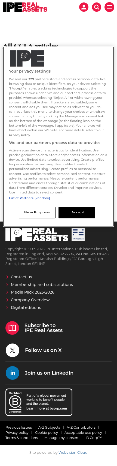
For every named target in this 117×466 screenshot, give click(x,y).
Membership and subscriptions (42, 284)
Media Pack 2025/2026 (32, 292)
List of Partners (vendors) (29, 198)
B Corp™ (94, 438)
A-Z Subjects (49, 427)
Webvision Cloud (73, 452)
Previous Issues (18, 427)
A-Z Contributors (81, 427)
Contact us (21, 276)
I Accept (76, 212)
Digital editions (26, 307)
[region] (58, 136)
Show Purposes (37, 212)
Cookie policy (46, 433)
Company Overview (30, 299)
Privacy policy (17, 433)
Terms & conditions (21, 438)
